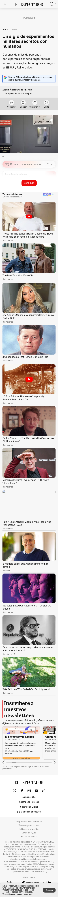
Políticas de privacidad (29, 829)
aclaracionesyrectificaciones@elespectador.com (29, 859)
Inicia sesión (11, 751)
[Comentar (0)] (34, 102)
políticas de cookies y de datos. (18, 894)
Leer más (29, 183)
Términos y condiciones (29, 825)
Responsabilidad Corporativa (29, 822)
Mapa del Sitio (29, 797)
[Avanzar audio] (47, 186)
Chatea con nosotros (31, 812)
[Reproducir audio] (7, 182)
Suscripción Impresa (29, 802)
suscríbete (24, 751)
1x (52, 186)
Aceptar (49, 890)
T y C (30, 766)
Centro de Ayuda (29, 833)
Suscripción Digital (29, 807)
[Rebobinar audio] (42, 186)
